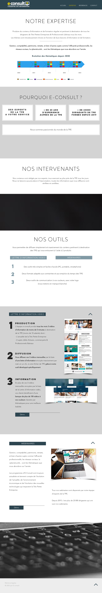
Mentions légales (10, 583)
